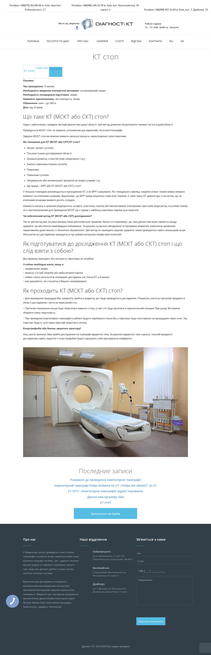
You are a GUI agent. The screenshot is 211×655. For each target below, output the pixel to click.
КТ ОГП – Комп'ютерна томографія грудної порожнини (105, 491)
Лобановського (102, 551)
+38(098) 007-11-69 (165, 9)
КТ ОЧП (105, 502)
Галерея (102, 41)
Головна (33, 41)
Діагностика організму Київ (105, 497)
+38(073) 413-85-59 (30, 5)
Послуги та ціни (57, 41)
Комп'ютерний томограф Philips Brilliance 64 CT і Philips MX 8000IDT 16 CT (105, 485)
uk (182, 41)
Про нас (83, 41)
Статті (119, 41)
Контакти (155, 41)
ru (171, 41)
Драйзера (99, 584)
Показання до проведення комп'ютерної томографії (105, 480)
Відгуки (136, 41)
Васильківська (101, 567)
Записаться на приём (105, 513)
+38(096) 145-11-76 (92, 5)
